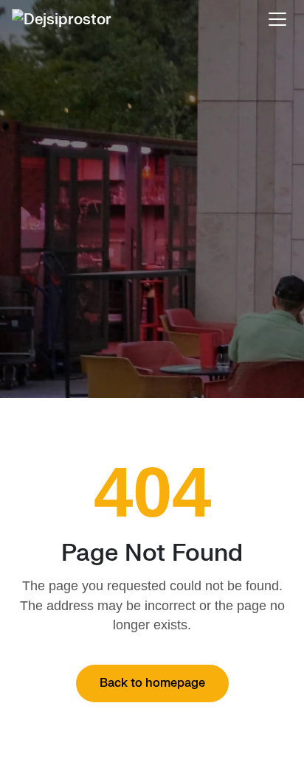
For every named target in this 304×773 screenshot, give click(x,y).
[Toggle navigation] (277, 19)
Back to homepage (152, 683)
